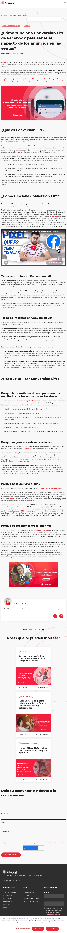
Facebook (27, 25)
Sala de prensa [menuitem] (7, 904)
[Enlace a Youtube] (4, 881)
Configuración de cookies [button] (22, 928)
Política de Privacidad (55, 843)
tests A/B (27, 449)
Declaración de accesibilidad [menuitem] (30, 901)
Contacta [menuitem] (5, 907)
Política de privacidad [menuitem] (28, 892)
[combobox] (44, 19)
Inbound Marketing (26, 696)
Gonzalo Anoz (43, 779)
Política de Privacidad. (53, 914)
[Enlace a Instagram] (7, 881)
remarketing (9, 419)
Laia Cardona (43, 734)
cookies (19, 150)
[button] (65, 3)
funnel (12, 499)
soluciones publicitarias (28, 401)
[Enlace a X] (16, 881)
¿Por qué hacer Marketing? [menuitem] (10, 892)
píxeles (54, 216)
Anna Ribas (44, 687)
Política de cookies (28, 905)
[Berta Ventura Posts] (61, 616)
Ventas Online (24, 651)
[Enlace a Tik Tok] (19, 881)
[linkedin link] (55, 616)
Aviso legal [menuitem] (26, 895)
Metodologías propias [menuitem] (8, 895)
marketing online (42, 530)
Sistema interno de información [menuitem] (31, 898)
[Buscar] (64, 19)
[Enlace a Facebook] (13, 881)
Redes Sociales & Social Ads (11, 25)
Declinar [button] (52, 928)
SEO (22, 511)
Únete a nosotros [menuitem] (7, 901)
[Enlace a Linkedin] (10, 881)
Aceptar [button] (38, 928)
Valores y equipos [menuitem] (7, 898)
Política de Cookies (46, 923)
